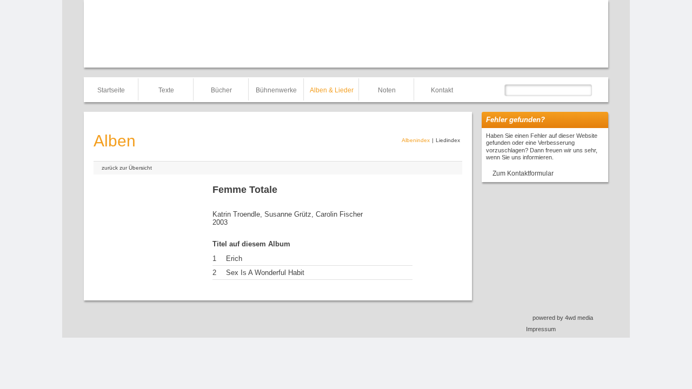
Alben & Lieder (332, 90)
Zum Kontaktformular (523, 173)
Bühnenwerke (276, 90)
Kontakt (442, 90)
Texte (166, 90)
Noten (387, 90)
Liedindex (448, 140)
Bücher (221, 90)
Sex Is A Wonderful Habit (265, 273)
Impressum (541, 329)
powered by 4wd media (563, 317)
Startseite (111, 90)
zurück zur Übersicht (127, 168)
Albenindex (416, 140)
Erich (234, 258)
